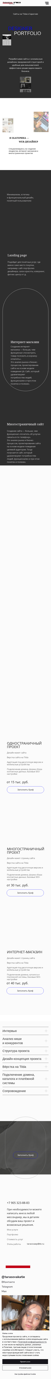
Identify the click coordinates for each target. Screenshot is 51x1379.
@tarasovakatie (13, 1277)
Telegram (7, 1286)
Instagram (32, 1230)
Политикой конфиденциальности (32, 1342)
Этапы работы (14, 1244)
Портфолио (12, 1234)
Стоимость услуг (15, 1239)
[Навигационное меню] (47, 3)
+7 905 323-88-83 (18, 1203)
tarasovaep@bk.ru (35, 1243)
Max (4, 1291)
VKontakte (32, 1235)
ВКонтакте (8, 1282)
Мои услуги (12, 1229)
